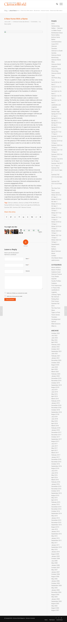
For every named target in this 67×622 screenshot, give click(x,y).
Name (27, 258)
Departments (55, 244)
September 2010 (56, 547)
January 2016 (55, 484)
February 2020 (55, 374)
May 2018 (54, 421)
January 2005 (55, 590)
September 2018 (56, 412)
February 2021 (55, 356)
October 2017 (55, 437)
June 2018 (54, 419)
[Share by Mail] (40, 217)
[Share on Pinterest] (19, 217)
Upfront (53, 321)
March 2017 (55, 452)
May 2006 (54, 579)
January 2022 (55, 347)
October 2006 (55, 574)
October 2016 (55, 464)
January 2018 (55, 430)
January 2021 (55, 358)
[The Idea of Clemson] (11, 231)
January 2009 (55, 556)
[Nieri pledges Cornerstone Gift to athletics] (25, 231)
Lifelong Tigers (56, 294)
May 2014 (54, 516)
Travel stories (55, 192)
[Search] (56, 4)
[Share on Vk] (32, 217)
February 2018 (55, 428)
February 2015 (55, 502)
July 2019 (54, 389)
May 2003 (54, 606)
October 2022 (55, 333)
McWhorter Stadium (14, 205)
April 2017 (54, 450)
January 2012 (55, 538)
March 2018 (55, 425)
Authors (53, 249)
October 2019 (55, 383)
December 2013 (56, 520)
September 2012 (56, 534)
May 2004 (54, 597)
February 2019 (55, 401)
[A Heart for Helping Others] (65, 311)
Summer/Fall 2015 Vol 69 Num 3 (56, 184)
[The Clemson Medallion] (21, 231)
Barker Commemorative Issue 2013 (56, 42)
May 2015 (54, 498)
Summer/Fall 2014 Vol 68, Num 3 (56, 177)
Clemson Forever (45, 10)
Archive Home (55, 37)
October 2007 (55, 567)
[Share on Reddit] (36, 217)
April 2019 (54, 396)
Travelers (54, 317)
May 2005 (54, 588)
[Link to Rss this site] (58, 618)
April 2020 (54, 369)
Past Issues (55, 109)
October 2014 (55, 511)
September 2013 (56, 525)
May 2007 (54, 570)
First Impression (56, 285)
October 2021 (55, 349)
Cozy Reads (55, 276)
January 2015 (55, 504)
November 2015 (56, 489)
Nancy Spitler (7, 24)
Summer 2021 (8, 207)
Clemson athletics (13, 203)
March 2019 (55, 398)
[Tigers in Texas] (40, 231)
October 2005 (55, 583)
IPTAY (30, 203)
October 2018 (55, 410)
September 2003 (56, 601)
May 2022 (54, 340)
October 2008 (55, 558)
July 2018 (54, 417)
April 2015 (54, 500)
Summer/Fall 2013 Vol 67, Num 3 (56, 170)
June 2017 (54, 446)
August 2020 (55, 365)
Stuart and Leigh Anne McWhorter (30, 205)
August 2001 (55, 610)
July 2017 (54, 444)
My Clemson (37, 10)
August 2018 (55, 414)
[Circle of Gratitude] (6, 231)
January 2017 (55, 457)
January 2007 (55, 572)
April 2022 (54, 342)
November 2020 (56, 360)
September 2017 (56, 439)
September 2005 (56, 585)
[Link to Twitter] (61, 618)
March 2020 (55, 371)
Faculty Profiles (56, 281)
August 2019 (55, 387)
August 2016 (55, 468)
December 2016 (56, 459)
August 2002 (55, 608)
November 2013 (56, 522)
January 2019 (55, 403)
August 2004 (55, 594)
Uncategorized (55, 319)
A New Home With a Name (27, 10)
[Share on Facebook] (6, 217)
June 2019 (54, 392)
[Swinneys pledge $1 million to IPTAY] (30, 231)
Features (54, 283)
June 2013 (54, 529)
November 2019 (56, 380)
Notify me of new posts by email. (14, 296)
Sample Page (55, 111)
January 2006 (55, 581)
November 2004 (56, 592)
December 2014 (56, 507)
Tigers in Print (55, 312)
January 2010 (55, 552)
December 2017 (56, 432)
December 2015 (56, 486)
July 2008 (54, 561)
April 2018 (54, 423)
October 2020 (55, 362)
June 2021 (54, 353)
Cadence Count (56, 272)
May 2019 (54, 394)
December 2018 (56, 405)
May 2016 (54, 475)
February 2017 (55, 455)
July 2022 (54, 335)
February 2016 (55, 482)
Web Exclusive (55, 324)
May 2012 (54, 536)
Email (27, 264)
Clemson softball (23, 203)
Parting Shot (55, 299)
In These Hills (55, 288)
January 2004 (55, 599)
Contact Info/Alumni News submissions (56, 258)
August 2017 (55, 441)
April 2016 (54, 477)
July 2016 (54, 471)
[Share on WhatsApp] (15, 217)
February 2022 (55, 344)
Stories (53, 247)
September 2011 (56, 540)
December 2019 (56, 378)
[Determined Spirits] (16, 231)
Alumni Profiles (56, 270)
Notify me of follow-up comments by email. (17, 293)
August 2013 (55, 527)
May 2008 (54, 563)
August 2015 (55, 495)
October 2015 (55, 491)
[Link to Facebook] (56, 618)
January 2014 (55, 518)
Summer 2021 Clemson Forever (22, 207)
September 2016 (56, 466)
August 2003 (55, 603)
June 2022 (54, 338)
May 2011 (54, 543)
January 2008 (55, 565)
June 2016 (54, 473)
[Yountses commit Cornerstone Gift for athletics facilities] (35, 231)
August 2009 (55, 554)
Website (28, 271)
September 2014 (56, 513)
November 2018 (56, 407)
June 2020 (54, 367)
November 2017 (56, 435)
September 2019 (56, 385)
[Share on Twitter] (11, 217)
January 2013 (55, 531)
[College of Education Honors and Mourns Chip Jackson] (1, 311)
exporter (54, 279)
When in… (54, 326)
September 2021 (56, 351)
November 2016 (56, 462)
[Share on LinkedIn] (23, 217)
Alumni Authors (56, 267)
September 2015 (56, 493)
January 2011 (55, 545)
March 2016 (55, 480)
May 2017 (54, 448)
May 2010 (54, 549)
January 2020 (55, 376)
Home (18, 10)
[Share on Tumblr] (28, 217)
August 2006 (55, 576)
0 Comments (34, 21)
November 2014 (56, 509)
